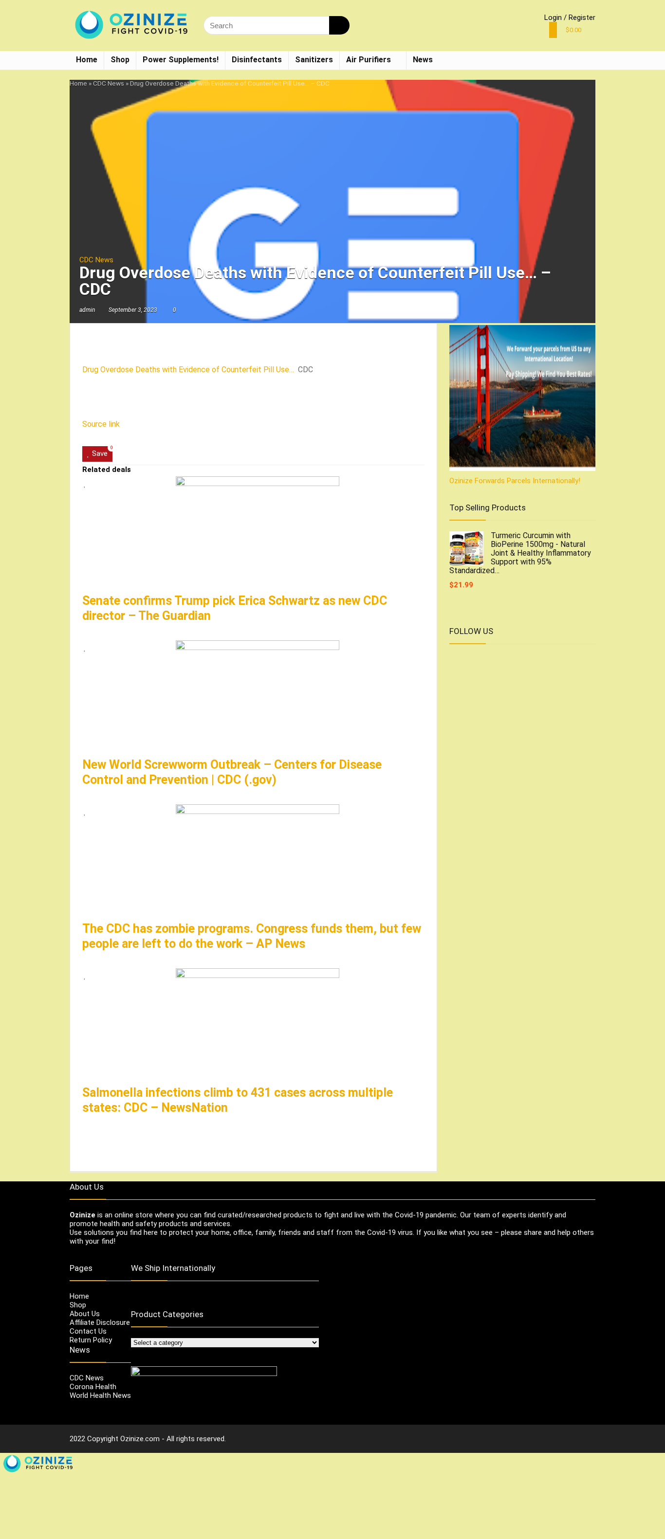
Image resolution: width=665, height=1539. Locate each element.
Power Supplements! (181, 59)
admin (87, 310)
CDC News (108, 83)
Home (86, 59)
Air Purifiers (368, 59)
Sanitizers (314, 59)
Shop (120, 59)
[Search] (339, 25)
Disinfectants (257, 59)
